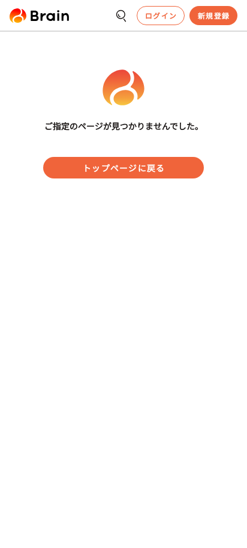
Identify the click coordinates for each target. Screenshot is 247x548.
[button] (39, 15)
